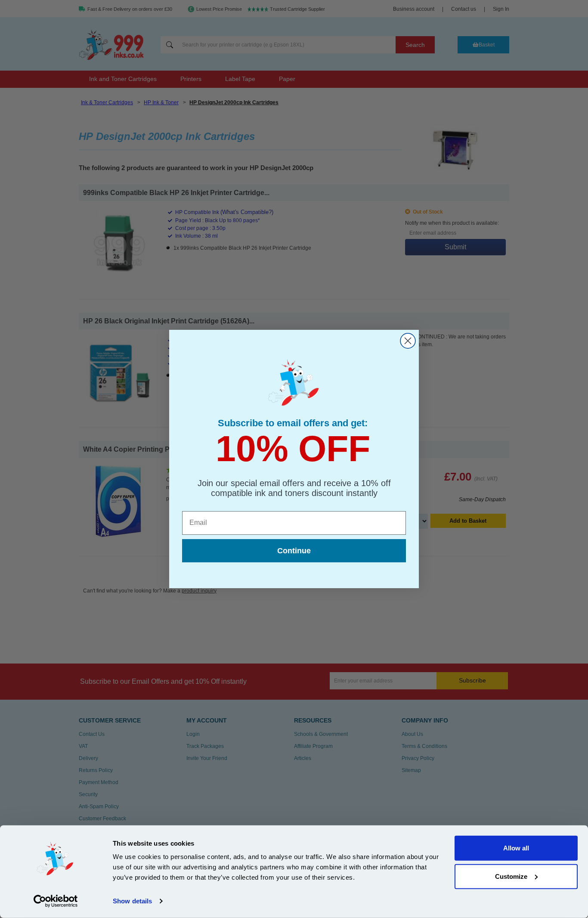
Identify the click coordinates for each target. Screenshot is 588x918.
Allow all (516, 848)
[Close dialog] (407, 340)
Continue (294, 550)
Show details (132, 901)
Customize (511, 876)
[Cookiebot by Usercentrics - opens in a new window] (55, 901)
